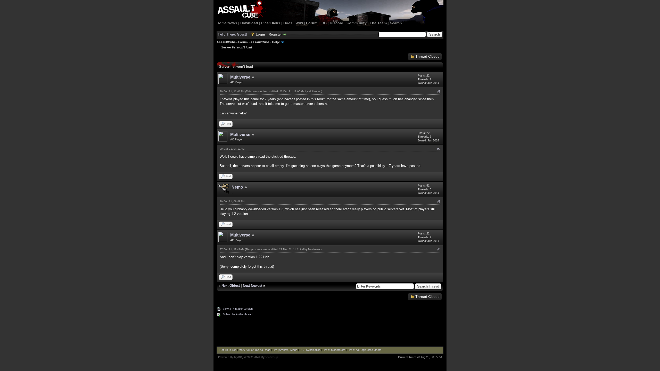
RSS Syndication (310, 349)
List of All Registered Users (365, 349)
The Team (378, 23)
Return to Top (227, 349)
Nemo (237, 187)
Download (249, 23)
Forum (311, 23)
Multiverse (240, 77)
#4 (438, 249)
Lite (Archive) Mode (285, 349)
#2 (438, 148)
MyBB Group (269, 357)
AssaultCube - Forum (232, 42)
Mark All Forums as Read (254, 349)
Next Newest (252, 286)
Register (275, 34)
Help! (276, 42)
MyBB (238, 357)
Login (260, 34)
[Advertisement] (330, 332)
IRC (323, 23)
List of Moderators (334, 349)
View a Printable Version (238, 308)
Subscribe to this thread (237, 314)
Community (356, 23)
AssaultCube (259, 42)
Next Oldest (230, 286)
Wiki (299, 23)
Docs (287, 23)
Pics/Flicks (270, 23)
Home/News (227, 23)
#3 (438, 201)
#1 (438, 91)
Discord (336, 23)
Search (396, 23)
